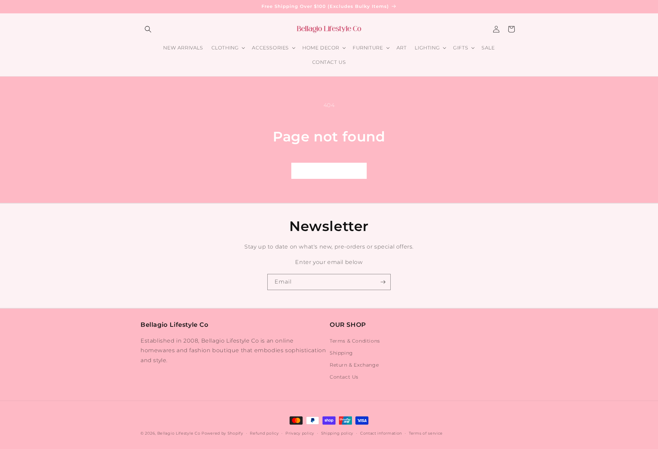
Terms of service (426, 432)
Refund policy (264, 432)
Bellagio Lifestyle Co (178, 433)
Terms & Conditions (355, 341)
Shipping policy (337, 432)
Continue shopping (329, 170)
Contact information (381, 432)
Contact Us (344, 377)
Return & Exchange (354, 365)
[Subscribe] (382, 282)
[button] (148, 29)
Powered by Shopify (222, 433)
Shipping (341, 353)
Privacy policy (299, 432)
